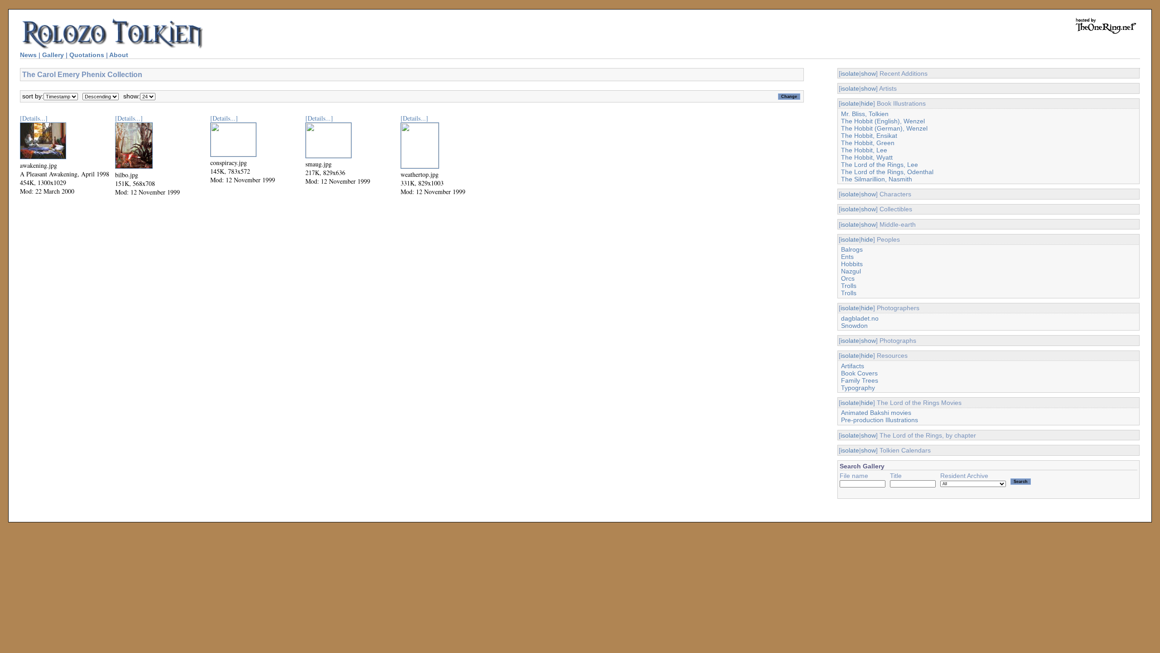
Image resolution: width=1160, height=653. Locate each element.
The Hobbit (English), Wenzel (883, 121)
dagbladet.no (860, 318)
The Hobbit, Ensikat (869, 135)
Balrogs (852, 249)
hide (867, 103)
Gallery (53, 54)
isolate (850, 73)
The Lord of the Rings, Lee (879, 164)
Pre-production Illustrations (879, 420)
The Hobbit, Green (867, 142)
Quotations (86, 54)
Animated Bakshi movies (876, 412)
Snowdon (854, 325)
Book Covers (859, 373)
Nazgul (851, 271)
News (28, 54)
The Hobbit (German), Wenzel (884, 128)
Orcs (848, 278)
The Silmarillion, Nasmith (876, 179)
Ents (847, 256)
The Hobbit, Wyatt (867, 157)
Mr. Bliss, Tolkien (865, 113)
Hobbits (852, 264)
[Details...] (34, 118)
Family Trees (859, 380)
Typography (858, 387)
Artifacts (852, 366)
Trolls (848, 285)
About (118, 54)
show (868, 73)
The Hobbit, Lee (864, 150)
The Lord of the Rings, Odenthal (887, 171)
